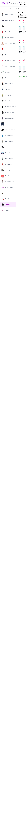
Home (2, 8)
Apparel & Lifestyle (10, 8)
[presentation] (4, 8)
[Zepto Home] (5, 3)
